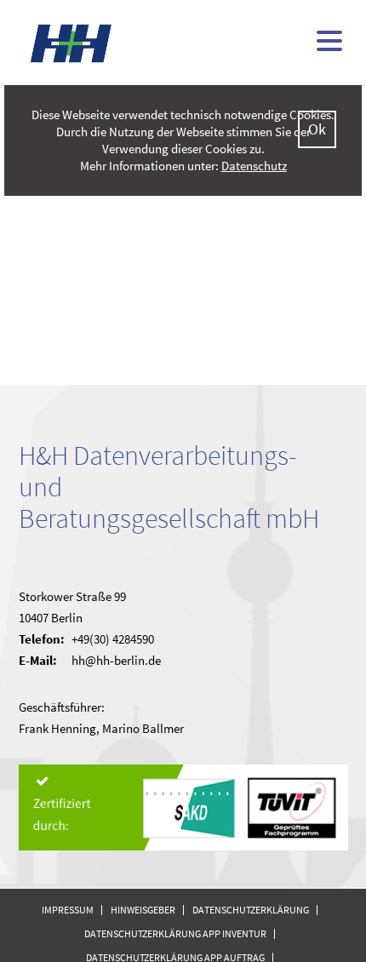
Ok (317, 129)
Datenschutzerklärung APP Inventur (175, 933)
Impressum (68, 909)
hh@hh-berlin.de (116, 660)
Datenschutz (254, 165)
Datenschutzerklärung (250, 909)
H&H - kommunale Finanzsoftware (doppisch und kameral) (71, 43)
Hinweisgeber (143, 909)
